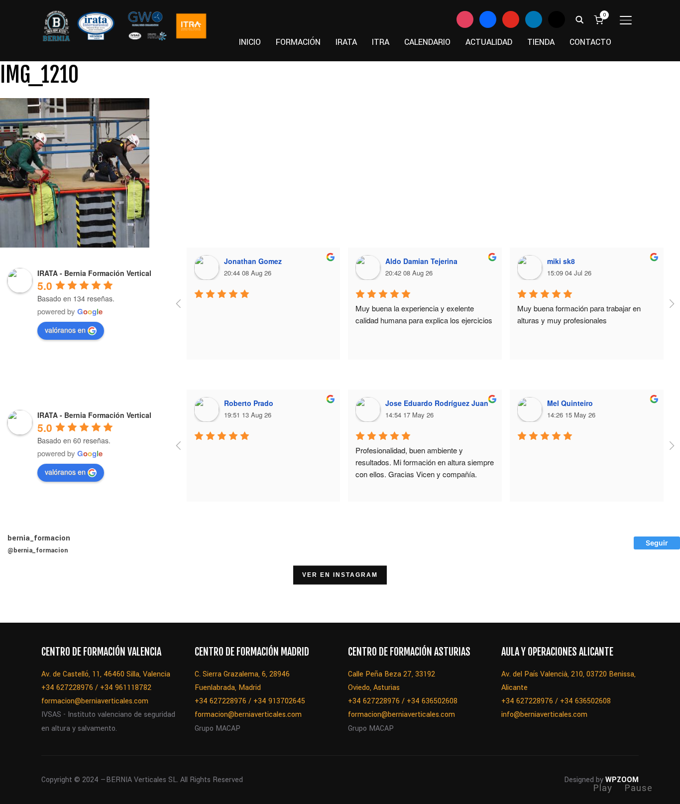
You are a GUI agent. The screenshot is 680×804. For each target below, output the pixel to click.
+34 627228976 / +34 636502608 (402, 701)
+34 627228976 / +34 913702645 (250, 701)
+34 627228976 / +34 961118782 (96, 687)
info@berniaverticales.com (544, 714)
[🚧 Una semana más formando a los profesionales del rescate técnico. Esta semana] (533, 597)
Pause (638, 788)
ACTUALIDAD (488, 42)
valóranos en (65, 330)
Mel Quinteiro (570, 403)
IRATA (346, 42)
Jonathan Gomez (253, 261)
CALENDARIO (427, 42)
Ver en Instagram (340, 575)
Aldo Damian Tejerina (421, 261)
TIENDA (541, 42)
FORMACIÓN (298, 42)
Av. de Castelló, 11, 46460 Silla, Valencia (105, 674)
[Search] (579, 19)
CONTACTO (590, 42)
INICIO (250, 42)
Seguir (657, 542)
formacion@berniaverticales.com (94, 701)
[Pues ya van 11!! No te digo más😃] (25, 597)
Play (602, 788)
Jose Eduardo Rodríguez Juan (436, 403)
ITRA (380, 42)
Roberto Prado (248, 403)
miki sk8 (561, 261)
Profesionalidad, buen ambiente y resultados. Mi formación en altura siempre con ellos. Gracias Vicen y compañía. (425, 462)
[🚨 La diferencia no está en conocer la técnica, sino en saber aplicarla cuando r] (584, 597)
